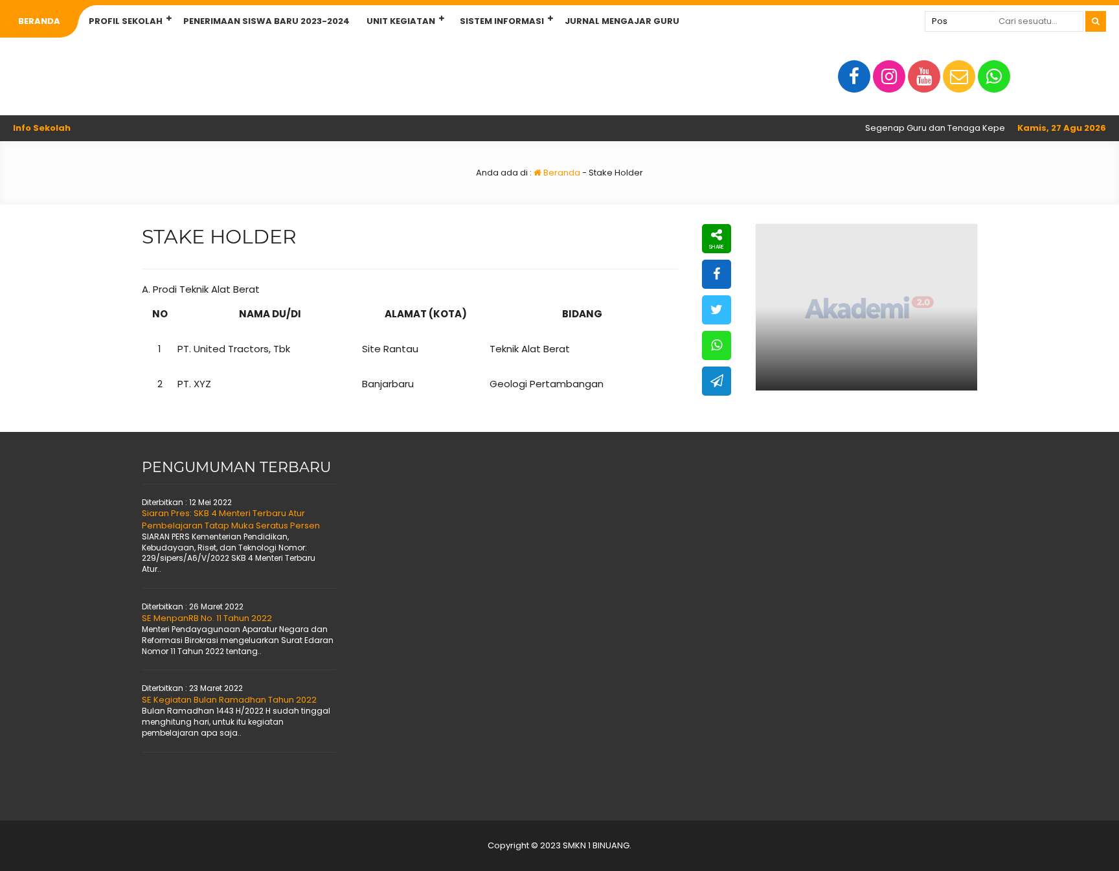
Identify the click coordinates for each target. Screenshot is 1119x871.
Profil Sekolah (126, 21)
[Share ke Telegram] (716, 381)
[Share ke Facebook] (716, 274)
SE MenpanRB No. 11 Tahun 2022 (207, 618)
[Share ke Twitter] (716, 309)
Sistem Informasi (502, 21)
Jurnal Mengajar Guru (622, 21)
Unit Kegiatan (401, 21)
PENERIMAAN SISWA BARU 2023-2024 (266, 21)
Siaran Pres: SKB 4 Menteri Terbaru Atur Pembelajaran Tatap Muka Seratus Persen (231, 519)
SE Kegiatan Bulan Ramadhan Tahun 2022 (229, 700)
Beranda (39, 21)
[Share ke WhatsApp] (716, 345)
